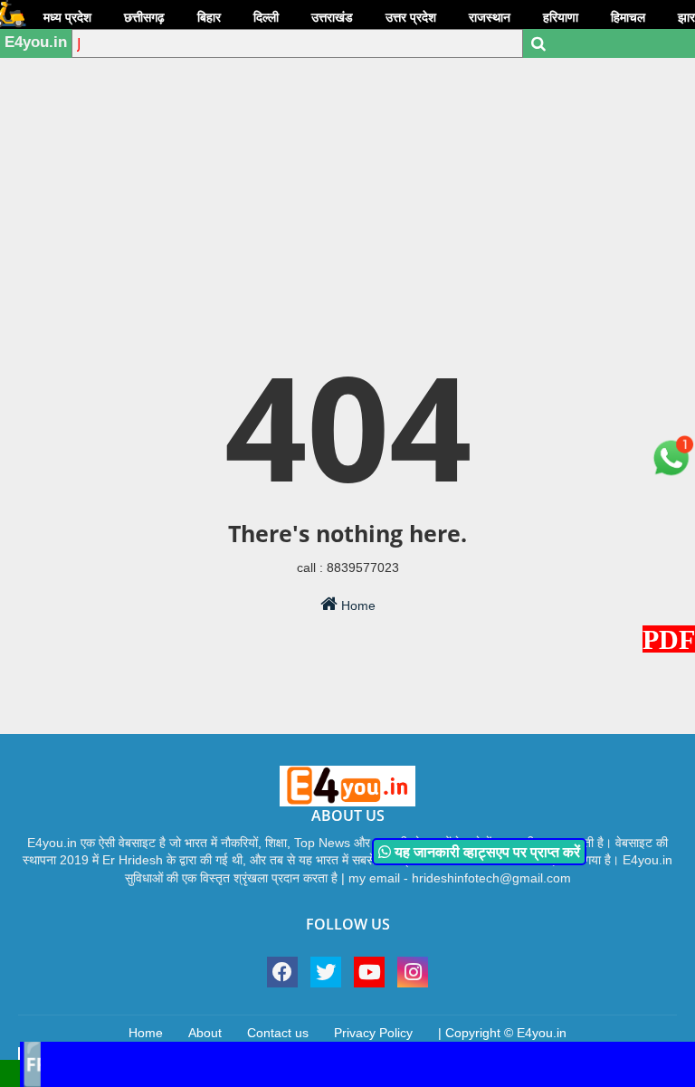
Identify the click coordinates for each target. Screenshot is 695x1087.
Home (357, 605)
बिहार (209, 17)
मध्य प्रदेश (67, 17)
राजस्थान (489, 17)
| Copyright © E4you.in (502, 1032)
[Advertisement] (347, 140)
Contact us (278, 1032)
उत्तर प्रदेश (411, 17)
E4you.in (36, 42)
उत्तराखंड (332, 17)
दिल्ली (266, 17)
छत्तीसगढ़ (144, 17)
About (205, 1032)
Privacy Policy (373, 1032)
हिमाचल (628, 17)
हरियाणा (560, 17)
